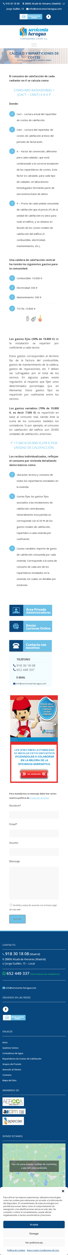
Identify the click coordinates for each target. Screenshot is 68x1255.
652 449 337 (25, 670)
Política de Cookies (16, 1250)
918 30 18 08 (12, 3)
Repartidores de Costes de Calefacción (21, 1058)
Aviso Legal (51, 905)
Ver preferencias (34, 1242)
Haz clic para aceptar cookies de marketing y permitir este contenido (34, 1166)
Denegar (34, 1233)
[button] (63, 1191)
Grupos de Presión (11, 1064)
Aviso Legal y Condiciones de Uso (43, 1250)
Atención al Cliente (11, 1069)
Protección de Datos (39, 798)
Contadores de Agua (12, 1053)
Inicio (5, 1042)
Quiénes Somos (10, 1047)
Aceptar (34, 1224)
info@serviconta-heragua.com (45, 8)
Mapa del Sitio (9, 1080)
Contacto (7, 1075)
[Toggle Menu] (34, 44)
